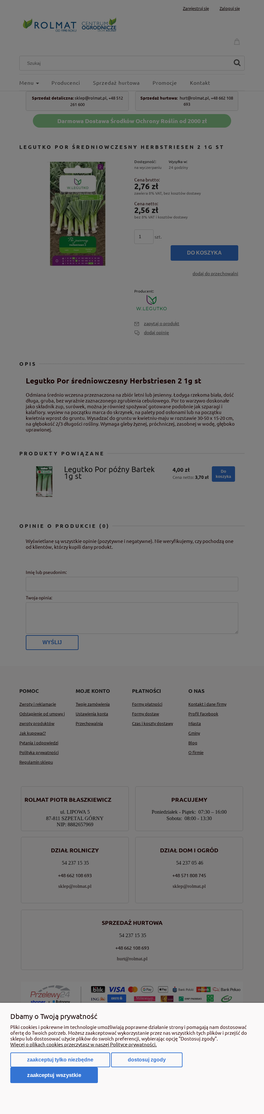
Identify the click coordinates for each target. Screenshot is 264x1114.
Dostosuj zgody (147, 1059)
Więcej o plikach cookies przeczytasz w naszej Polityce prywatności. (83, 1044)
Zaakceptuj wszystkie (54, 1075)
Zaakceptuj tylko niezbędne (60, 1059)
